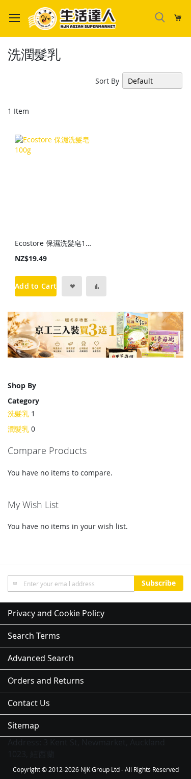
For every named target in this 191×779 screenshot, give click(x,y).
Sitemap (23, 725)
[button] (72, 286)
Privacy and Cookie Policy (56, 613)
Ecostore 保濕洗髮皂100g (54, 243)
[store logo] (72, 18)
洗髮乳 (18, 413)
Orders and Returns (46, 680)
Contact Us (29, 703)
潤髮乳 (18, 429)
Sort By (107, 81)
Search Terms (34, 635)
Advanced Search (41, 658)
